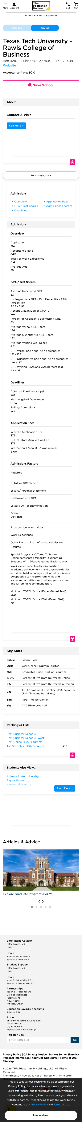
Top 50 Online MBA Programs (26, 746)
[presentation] (39, 901)
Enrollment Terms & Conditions (24, 1020)
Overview (20, 201)
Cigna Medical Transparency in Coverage (21, 1028)
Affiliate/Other (15, 1003)
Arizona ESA (14, 1012)
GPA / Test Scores (26, 206)
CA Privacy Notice (35, 1054)
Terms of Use (61, 1104)
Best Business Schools (21, 734)
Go (75, 1039)
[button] (32, 907)
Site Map (8, 1061)
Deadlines (20, 210)
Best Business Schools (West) (26, 738)
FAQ (9, 947)
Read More (64, 788)
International (14, 997)
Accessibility (14, 1023)
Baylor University (18, 780)
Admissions (40, 175)
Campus (17, 27)
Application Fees (57, 201)
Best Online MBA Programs (24, 742)
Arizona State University (23, 776)
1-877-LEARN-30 (16, 944)
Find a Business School (40, 15)
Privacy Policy (39, 1104)
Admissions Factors (59, 206)
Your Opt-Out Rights (45, 1057)
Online (45, 27)
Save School (72, 162)
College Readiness (17, 994)
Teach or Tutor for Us (19, 991)
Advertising (13, 1001)
